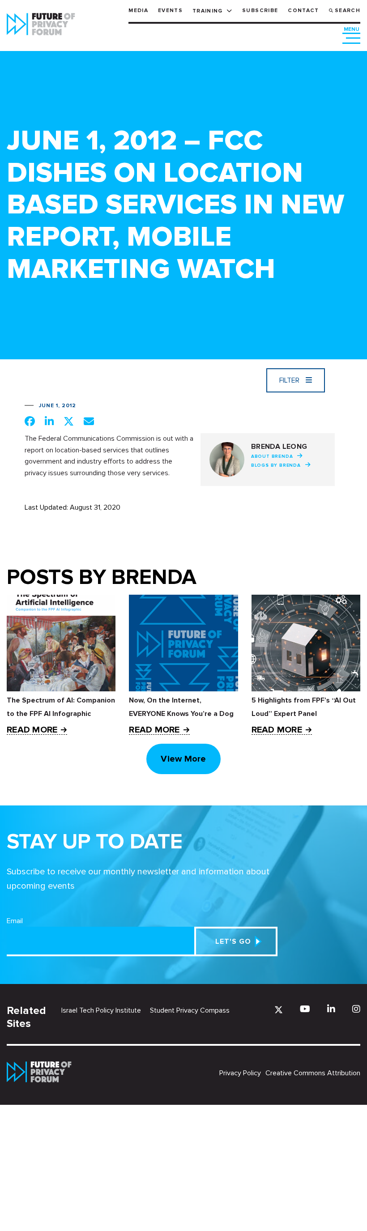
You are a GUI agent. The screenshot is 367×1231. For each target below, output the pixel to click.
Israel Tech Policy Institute (101, 1010)
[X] (278, 1009)
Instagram (356, 1009)
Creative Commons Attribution (312, 1073)
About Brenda (272, 456)
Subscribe (260, 10)
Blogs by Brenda (276, 465)
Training (207, 11)
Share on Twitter (69, 421)
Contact (303, 10)
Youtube (305, 1009)
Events (170, 10)
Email (15, 920)
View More (183, 759)
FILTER (290, 380)
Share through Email (89, 421)
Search (347, 10)
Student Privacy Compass (190, 1010)
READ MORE (32, 730)
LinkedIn (331, 1009)
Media (138, 10)
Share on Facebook (30, 421)
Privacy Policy (240, 1073)
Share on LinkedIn (49, 421)
